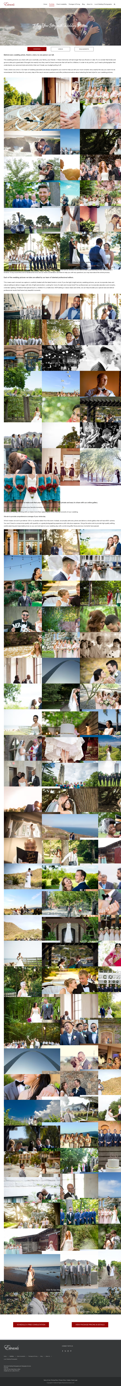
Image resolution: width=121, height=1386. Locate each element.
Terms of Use (47, 1380)
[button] (114, 4)
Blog (41, 1356)
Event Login (74, 1380)
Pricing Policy (54, 1380)
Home (5, 1356)
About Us (48, 1356)
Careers (69, 1380)
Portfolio (12, 1356)
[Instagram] (68, 1351)
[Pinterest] (70, 1351)
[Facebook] (62, 1351)
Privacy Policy (62, 1380)
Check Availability (21, 1356)
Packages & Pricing (32, 1356)
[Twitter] (65, 1351)
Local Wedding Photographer (10, 1359)
